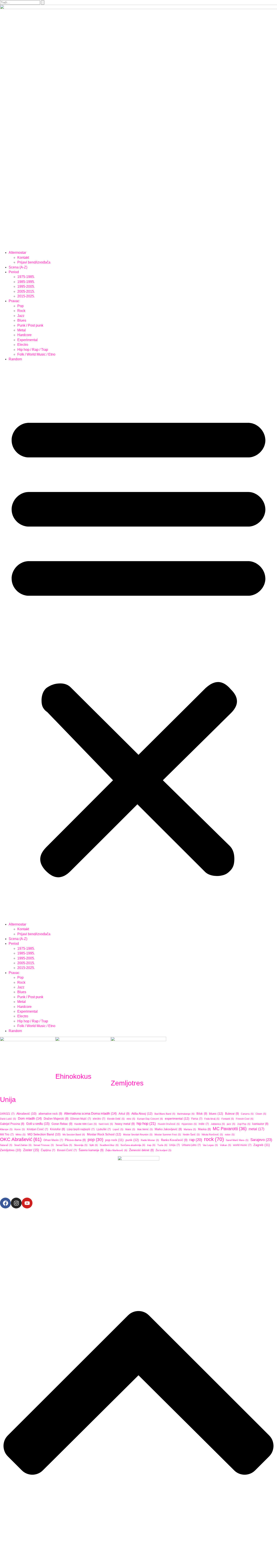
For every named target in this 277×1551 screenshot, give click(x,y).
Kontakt (23, 257)
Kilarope (6, 1129)
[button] (138, 642)
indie (204, 1123)
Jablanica (218, 1124)
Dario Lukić (8, 1118)
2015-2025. (26, 296)
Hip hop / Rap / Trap (32, 349)
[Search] (42, 2)
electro (99, 1118)
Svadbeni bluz (109, 1145)
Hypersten (189, 1124)
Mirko (21, 1134)
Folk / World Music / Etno (36, 354)
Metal (21, 330)
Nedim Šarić (191, 1134)
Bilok (201, 1113)
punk (132, 1140)
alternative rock (50, 1113)
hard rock (106, 1124)
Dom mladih (30, 1118)
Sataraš (6, 1145)
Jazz (20, 316)
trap (151, 1145)
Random (15, 359)
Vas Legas (210, 1145)
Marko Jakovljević (168, 1129)
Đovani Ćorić (67, 1150)
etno (131, 1118)
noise (230, 1134)
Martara (190, 1129)
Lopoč (118, 1129)
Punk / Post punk (30, 325)
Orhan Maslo (53, 1140)
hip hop (146, 1124)
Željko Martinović (116, 1150)
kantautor (260, 1123)
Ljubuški (104, 1129)
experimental (177, 1118)
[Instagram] (16, 1203)
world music (242, 1145)
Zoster (31, 1150)
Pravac (14, 301)
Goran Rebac (62, 1123)
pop (95, 1139)
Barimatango (186, 1113)
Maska (204, 1129)
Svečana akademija (133, 1145)
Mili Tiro (7, 1134)
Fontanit (227, 1118)
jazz (231, 1124)
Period (14, 272)
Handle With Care (85, 1124)
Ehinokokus (73, 1076)
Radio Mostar (150, 1140)
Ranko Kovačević (174, 1140)
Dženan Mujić (80, 1118)
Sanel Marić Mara (237, 1140)
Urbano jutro (191, 1145)
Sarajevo (261, 1140)
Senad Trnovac (44, 1145)
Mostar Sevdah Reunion (138, 1134)
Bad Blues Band (165, 1113)
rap (195, 1140)
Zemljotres (127, 1083)
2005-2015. (26, 291)
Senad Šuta (64, 1145)
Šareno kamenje (91, 1150)
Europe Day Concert (150, 1118)
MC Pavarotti (230, 1128)
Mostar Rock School (104, 1134)
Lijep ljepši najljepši (81, 1129)
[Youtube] (27, 1203)
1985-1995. (26, 282)
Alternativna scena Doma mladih (90, 1113)
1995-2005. (26, 286)
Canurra (247, 1113)
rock (214, 1139)
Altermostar (17, 252)
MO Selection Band (44, 1134)
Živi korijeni (163, 1150)
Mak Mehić (145, 1129)
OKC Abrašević (21, 1139)
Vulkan (225, 1145)
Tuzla (162, 1145)
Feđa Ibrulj (211, 1118)
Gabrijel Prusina (12, 1123)
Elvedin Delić (116, 1118)
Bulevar (232, 1113)
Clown (261, 1113)
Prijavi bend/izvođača (33, 262)
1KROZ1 (7, 1113)
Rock (21, 311)
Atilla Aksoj (142, 1113)
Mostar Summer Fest (168, 1134)
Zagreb (261, 1145)
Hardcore (24, 335)
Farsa (196, 1118)
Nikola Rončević (212, 1134)
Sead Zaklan (23, 1145)
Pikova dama (75, 1140)
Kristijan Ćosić (37, 1129)
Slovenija (80, 1145)
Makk (130, 1129)
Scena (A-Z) (18, 267)
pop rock (114, 1140)
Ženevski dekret (141, 1150)
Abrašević (26, 1113)
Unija (8, 1099)
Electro (22, 344)
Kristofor (57, 1129)
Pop (20, 306)
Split (93, 1145)
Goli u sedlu (38, 1123)
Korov (19, 1129)
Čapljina (48, 1150)
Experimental (27, 340)
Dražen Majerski (56, 1118)
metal (256, 1129)
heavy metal (125, 1123)
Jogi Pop (243, 1124)
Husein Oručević (169, 1124)
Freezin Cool (244, 1118)
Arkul (124, 1113)
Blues (21, 320)
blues (216, 1113)
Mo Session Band (74, 1134)
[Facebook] (5, 1203)
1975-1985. (26, 277)
